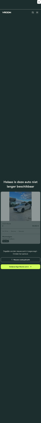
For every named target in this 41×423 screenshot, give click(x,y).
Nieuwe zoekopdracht (22, 260)
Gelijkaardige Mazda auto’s (19, 267)
